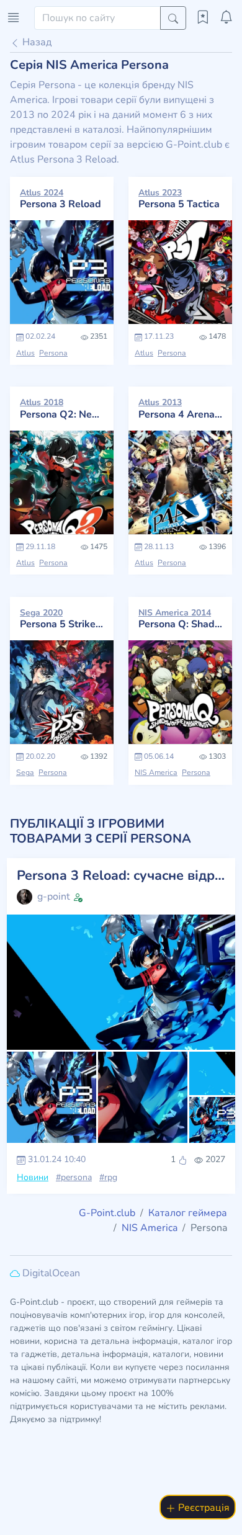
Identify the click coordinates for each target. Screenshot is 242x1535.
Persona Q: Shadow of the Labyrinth (180, 618)
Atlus (25, 353)
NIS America (156, 772)
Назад (36, 42)
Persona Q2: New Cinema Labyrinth (62, 408)
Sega (25, 772)
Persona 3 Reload (60, 198)
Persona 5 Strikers (62, 618)
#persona (74, 1177)
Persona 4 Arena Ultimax (180, 408)
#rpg (108, 1177)
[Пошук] (173, 18)
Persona (53, 353)
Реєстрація (203, 1508)
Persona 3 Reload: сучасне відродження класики (121, 876)
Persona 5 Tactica (179, 198)
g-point (53, 896)
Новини (32, 1177)
